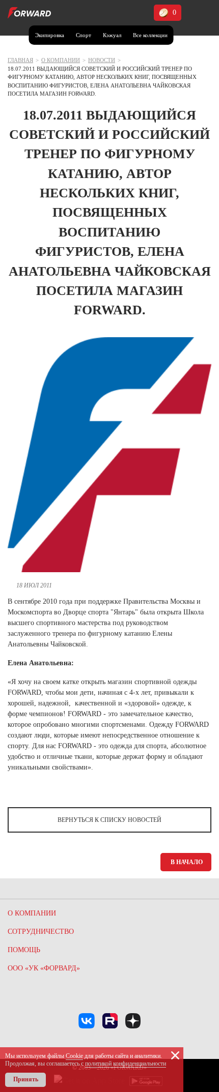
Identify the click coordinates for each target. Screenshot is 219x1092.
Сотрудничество (41, 931)
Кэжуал (112, 35)
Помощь (24, 950)
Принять (25, 1079)
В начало (187, 862)
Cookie (74, 1055)
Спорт (83, 35)
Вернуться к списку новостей (109, 819)
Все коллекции (150, 35)
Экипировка (49, 35)
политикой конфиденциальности (125, 1063)
